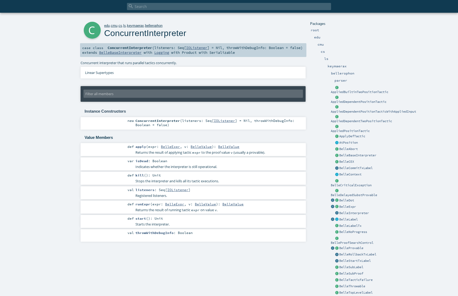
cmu (114, 26)
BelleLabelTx (350, 226)
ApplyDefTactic (352, 136)
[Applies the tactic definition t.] (337, 136)
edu (107, 26)
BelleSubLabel (351, 267)
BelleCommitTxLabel (356, 168)
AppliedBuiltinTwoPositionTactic (359, 92)
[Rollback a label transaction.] (337, 255)
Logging (161, 52)
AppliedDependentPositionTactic (358, 102)
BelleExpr (347, 207)
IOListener (196, 47)
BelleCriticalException (351, 185)
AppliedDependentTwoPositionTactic (361, 121)
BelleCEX (346, 162)
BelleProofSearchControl (352, 243)
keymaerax (135, 26)
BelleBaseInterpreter (357, 155)
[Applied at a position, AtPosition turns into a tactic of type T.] (337, 143)
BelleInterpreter (354, 213)
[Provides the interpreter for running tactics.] (337, 213)
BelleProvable (351, 248)
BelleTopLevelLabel (356, 292)
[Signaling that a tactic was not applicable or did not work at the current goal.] (337, 280)
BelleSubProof (351, 273)
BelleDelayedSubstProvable (354, 195)
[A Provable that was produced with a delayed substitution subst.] (337, 191)
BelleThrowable (352, 286)
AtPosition (348, 142)
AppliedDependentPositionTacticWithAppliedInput (373, 111)
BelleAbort (348, 149)
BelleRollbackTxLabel (357, 254)
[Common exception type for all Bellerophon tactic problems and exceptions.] (337, 286)
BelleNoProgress (353, 232)
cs (120, 26)
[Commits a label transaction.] (337, 168)
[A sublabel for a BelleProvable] (337, 267)
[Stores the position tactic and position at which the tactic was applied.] (337, 127)
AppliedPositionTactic (350, 131)
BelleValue (201, 146)
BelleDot (346, 200)
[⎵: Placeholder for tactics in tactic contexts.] (337, 200)
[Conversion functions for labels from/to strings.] (333, 220)
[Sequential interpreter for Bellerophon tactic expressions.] (337, 155)
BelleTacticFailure (356, 280)
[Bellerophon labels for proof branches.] (337, 220)
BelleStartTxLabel (355, 261)
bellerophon (153, 26)
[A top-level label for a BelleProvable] (337, 293)
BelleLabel (348, 219)
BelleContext (350, 174)
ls (124, 26)
